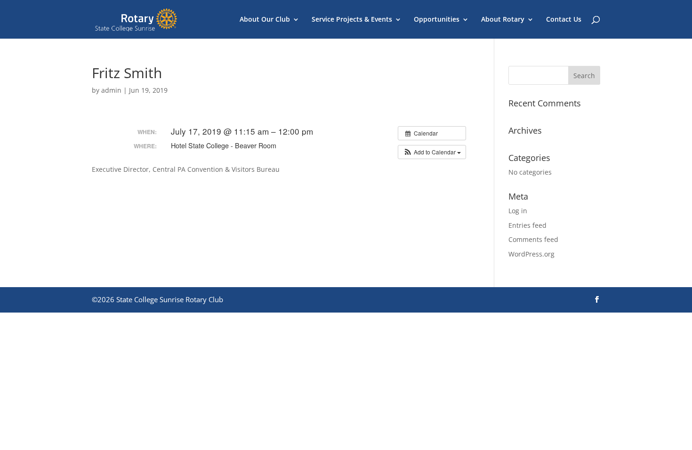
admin (111, 90)
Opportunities (436, 20)
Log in (517, 210)
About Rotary (502, 20)
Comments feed (533, 239)
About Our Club (265, 20)
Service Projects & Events (352, 20)
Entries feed (527, 225)
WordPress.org (531, 253)
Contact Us (563, 20)
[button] (432, 152)
